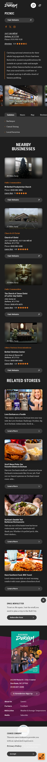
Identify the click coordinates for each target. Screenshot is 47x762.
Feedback (24, 706)
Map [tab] (32, 115)
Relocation (9, 710)
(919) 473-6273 (16, 304)
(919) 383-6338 (16, 246)
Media (7, 715)
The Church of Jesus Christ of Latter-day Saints (16, 294)
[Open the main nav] (39, 5)
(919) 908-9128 (16, 39)
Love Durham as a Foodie (15, 414)
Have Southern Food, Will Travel (18, 575)
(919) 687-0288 (17, 687)
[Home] (11, 5)
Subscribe (24, 715)
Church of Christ (11, 237)
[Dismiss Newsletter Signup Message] (43, 600)
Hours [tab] (22, 115)
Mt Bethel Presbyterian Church (18, 187)
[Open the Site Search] (33, 5)
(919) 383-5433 (16, 360)
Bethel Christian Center (15, 352)
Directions (8, 44)
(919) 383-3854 (16, 190)
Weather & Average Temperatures (33, 710)
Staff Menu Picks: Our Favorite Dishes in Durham (16, 465)
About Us (8, 701)
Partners (8, 706)
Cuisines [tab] (10, 115)
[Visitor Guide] (25, 652)
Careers (23, 701)
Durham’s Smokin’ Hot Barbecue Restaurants (14, 521)
